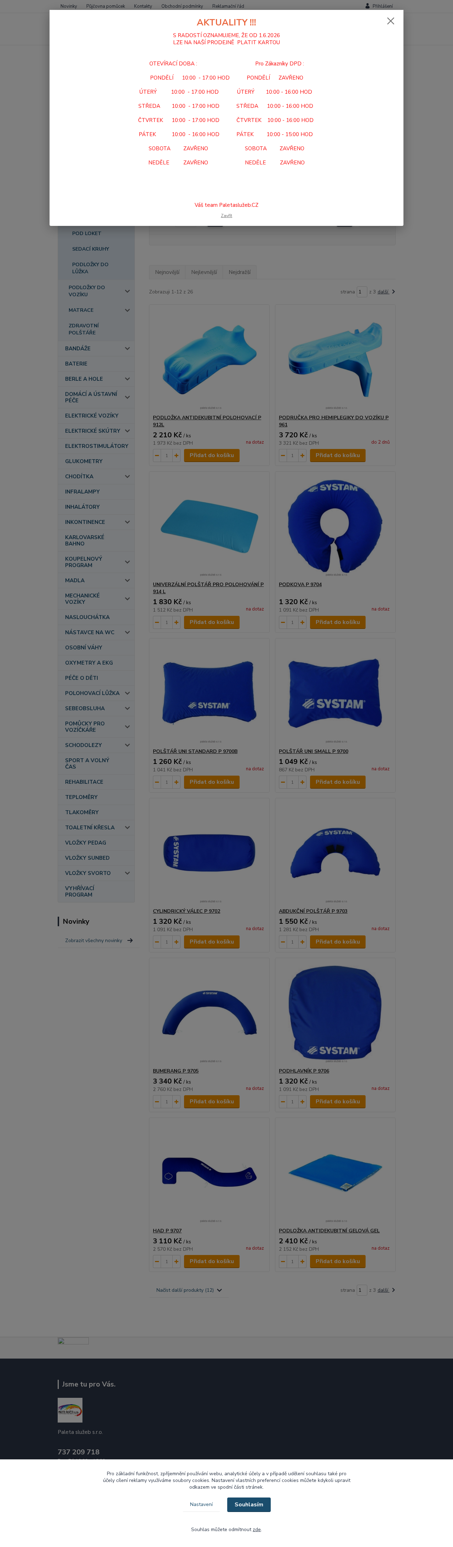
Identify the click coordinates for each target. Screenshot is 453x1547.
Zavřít (226, 215)
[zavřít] (390, 21)
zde (257, 1529)
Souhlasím (249, 1504)
